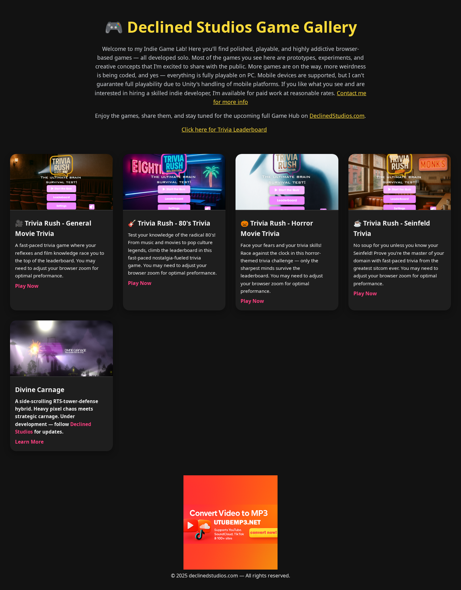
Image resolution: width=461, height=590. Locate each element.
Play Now (27, 285)
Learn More (29, 441)
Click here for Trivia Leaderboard (224, 129)
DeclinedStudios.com (337, 115)
